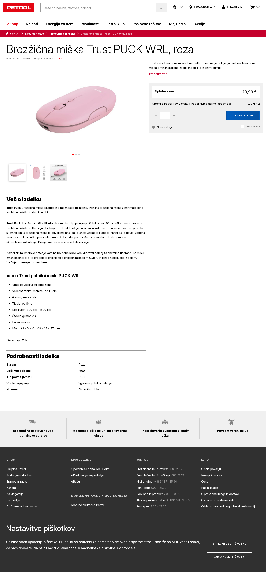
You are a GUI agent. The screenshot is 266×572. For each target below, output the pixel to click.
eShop (12, 24)
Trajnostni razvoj (17, 481)
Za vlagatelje (15, 494)
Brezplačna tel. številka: (152, 469)
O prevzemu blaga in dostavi (220, 494)
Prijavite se (234, 6)
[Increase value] (174, 115)
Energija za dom (60, 24)
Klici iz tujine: (144, 481)
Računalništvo (34, 33)
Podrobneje (126, 548)
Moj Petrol (178, 24)
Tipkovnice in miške (62, 33)
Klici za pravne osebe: (151, 500)
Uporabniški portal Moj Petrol (90, 469)
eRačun (76, 481)
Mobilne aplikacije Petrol (87, 505)
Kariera (11, 488)
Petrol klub (115, 24)
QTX (59, 58)
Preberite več (158, 74)
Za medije (13, 500)
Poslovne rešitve (146, 24)
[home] (18, 7)
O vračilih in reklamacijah (217, 500)
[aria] (12, 33)
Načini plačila (209, 488)
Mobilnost (90, 24)
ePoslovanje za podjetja (87, 475)
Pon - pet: (143, 488)
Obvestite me (243, 115)
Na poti (32, 24)
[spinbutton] (165, 115)
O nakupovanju (211, 469)
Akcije (199, 24)
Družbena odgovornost (21, 506)
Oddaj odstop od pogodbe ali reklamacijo (228, 506)
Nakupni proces (211, 475)
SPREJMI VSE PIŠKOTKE (229, 543)
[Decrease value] (156, 115)
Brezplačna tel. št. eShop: (153, 475)
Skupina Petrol (16, 469)
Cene (204, 481)
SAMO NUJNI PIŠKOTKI (230, 556)
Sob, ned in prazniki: (149, 494)
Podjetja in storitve (19, 475)
